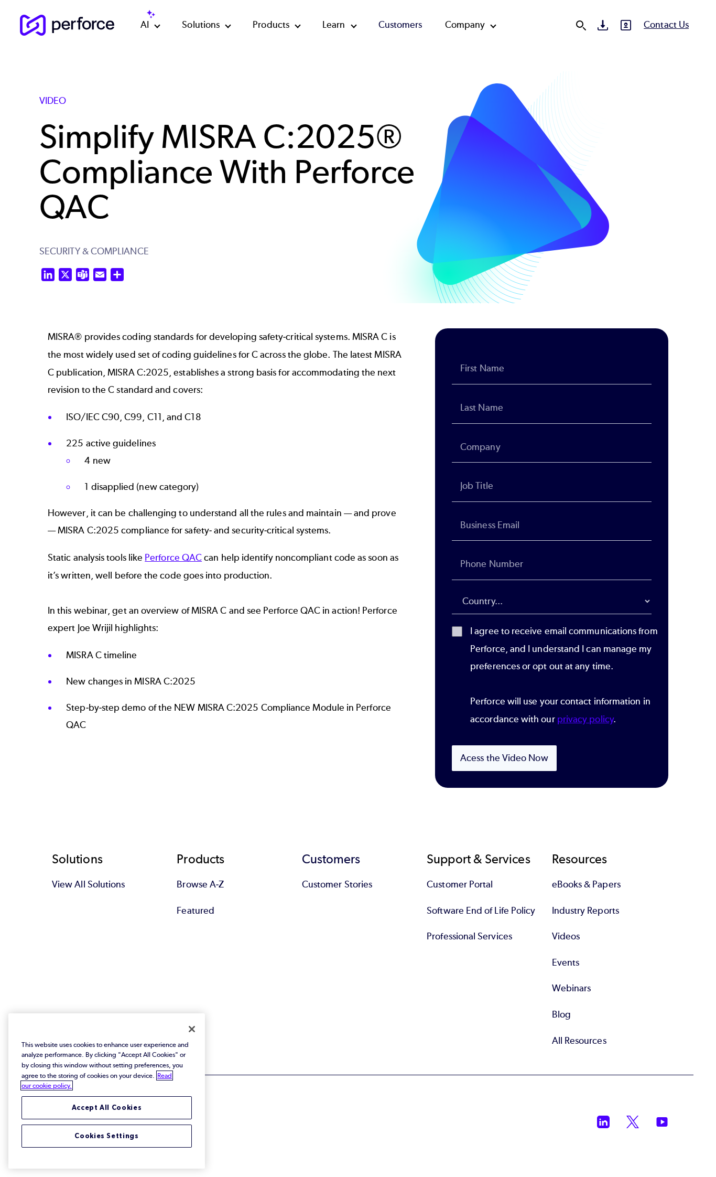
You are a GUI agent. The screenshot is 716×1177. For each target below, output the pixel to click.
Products (271, 24)
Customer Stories (337, 884)
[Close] (191, 1029)
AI (144, 24)
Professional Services (469, 936)
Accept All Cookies (107, 1107)
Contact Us (666, 24)
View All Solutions (88, 884)
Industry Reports (585, 910)
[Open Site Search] (580, 25)
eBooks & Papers (586, 884)
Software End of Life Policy (481, 910)
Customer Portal (460, 884)
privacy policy (585, 719)
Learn (333, 24)
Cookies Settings (106, 1136)
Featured (195, 910)
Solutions (201, 24)
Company (465, 24)
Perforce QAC (173, 557)
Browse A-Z (200, 884)
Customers (400, 24)
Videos (566, 936)
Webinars (571, 988)
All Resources (579, 1040)
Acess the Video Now (504, 758)
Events (565, 962)
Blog (561, 1014)
